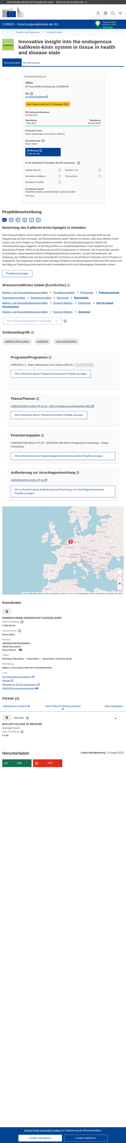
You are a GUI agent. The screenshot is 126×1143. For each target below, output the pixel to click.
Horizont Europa (54, 32)
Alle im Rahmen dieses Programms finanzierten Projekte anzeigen (51, 373)
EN (11, 220)
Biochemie (63, 298)
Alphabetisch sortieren (15, 706)
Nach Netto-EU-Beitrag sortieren (63, 706)
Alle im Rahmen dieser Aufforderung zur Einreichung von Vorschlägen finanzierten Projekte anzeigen (59, 491)
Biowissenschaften (41, 298)
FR (25, 220)
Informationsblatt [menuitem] (12, 63)
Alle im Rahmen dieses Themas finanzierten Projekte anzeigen (49, 415)
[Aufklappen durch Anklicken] (115, 718)
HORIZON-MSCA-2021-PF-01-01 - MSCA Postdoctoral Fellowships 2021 (51, 406)
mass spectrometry (66, 341)
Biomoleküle (81, 298)
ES (18, 220)
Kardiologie (84, 303)
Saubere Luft (71, 170)
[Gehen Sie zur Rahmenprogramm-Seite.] (8, 44)
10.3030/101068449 (35, 97)
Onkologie (84, 312)
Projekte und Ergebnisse (28, 32)
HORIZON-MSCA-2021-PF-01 (28, 480)
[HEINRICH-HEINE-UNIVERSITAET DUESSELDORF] (70, 541)
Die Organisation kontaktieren (29, 676)
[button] (105, 13)
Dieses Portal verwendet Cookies (42, 1130)
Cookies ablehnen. (86, 1138)
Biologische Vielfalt (34, 182)
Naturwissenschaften (13, 298)
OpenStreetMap (44, 593)
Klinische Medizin (63, 303)
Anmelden (98, 13)
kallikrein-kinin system (17, 341)
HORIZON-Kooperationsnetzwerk (31, 688)
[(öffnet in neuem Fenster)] (13, 12)
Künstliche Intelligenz (35, 176)
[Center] (119, 583)
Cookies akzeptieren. (40, 1138)
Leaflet (25, 593)
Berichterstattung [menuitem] (31, 63)
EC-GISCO (69, 593)
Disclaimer (119, 593)
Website (18, 680)
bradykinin (42, 341)
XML (19, 763)
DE (4, 220)
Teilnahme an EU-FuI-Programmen (32, 684)
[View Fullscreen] (119, 572)
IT (31, 220)
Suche (113, 13)
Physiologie (86, 292)
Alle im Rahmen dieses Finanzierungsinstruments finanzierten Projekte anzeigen (59, 456)
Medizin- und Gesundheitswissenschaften (25, 292)
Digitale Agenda (33, 170)
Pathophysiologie (109, 292)
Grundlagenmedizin (64, 292)
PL (38, 220)
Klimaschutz (71, 176)
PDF (50, 763)
